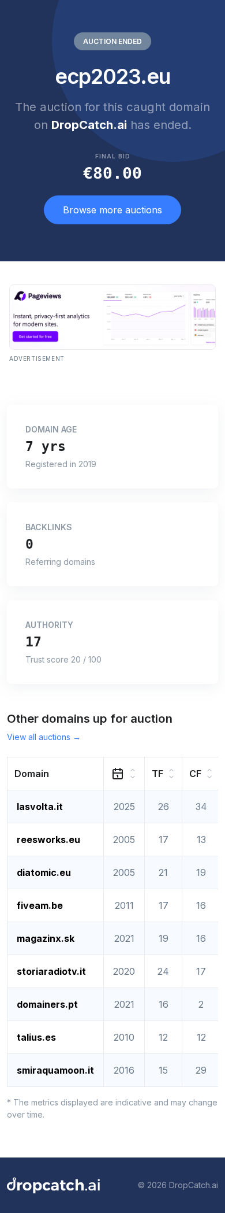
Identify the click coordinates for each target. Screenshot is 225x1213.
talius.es (36, 1037)
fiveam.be (40, 905)
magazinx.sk (45, 938)
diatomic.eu (44, 872)
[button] (55, 773)
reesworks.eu (48, 839)
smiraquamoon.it (55, 1070)
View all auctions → (44, 737)
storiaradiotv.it (51, 971)
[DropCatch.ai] (53, 1185)
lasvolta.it (40, 806)
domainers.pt (47, 1004)
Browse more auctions (112, 210)
